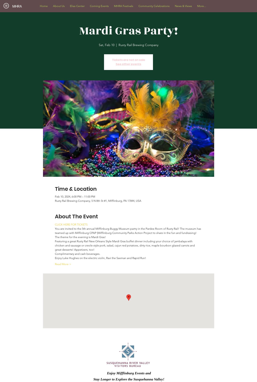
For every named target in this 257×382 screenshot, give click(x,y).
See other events (128, 64)
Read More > (63, 264)
